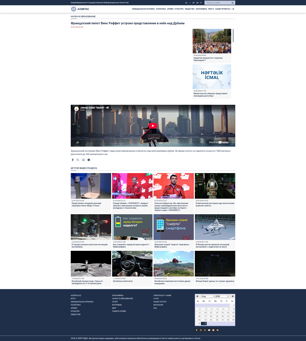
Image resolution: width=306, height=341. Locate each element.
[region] (213, 64)
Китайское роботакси (123, 281)
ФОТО (73, 298)
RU (190, 3)
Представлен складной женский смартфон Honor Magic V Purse (86, 204)
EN (194, 3)
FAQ (155, 308)
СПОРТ (115, 302)
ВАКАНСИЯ (158, 305)
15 (233, 312)
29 (233, 320)
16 (199, 316)
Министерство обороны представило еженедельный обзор (210, 94)
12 (217, 312)
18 (211, 316)
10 (205, 312)
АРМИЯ (170, 9)
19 (217, 316)
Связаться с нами (162, 295)
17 (205, 316)
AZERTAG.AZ (76, 295)
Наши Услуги (159, 302)
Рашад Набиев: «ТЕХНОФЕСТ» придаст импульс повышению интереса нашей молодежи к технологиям (130, 205)
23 (199, 320)
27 (223, 320)
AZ (186, 3)
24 (205, 320)
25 (211, 320)
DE (197, 3)
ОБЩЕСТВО (189, 9)
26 (217, 320)
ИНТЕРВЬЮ (117, 305)
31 (205, 323)
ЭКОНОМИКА (201, 9)
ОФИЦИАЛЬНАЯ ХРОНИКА (143, 9)
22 (233, 316)
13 (223, 312)
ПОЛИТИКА (161, 9)
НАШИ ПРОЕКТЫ (222, 9)
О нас (156, 298)
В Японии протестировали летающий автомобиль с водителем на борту (212, 245)
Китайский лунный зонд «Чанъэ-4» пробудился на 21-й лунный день (87, 282)
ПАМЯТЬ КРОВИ (119, 311)
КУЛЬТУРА (179, 9)
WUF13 (211, 9)
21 (228, 316)
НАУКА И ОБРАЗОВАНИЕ (83, 16)
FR (201, 3)
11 (211, 312)
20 (223, 316)
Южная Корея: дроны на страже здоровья (215, 281)
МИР (114, 308)
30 (199, 323)
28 (228, 320)
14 (228, 312)
